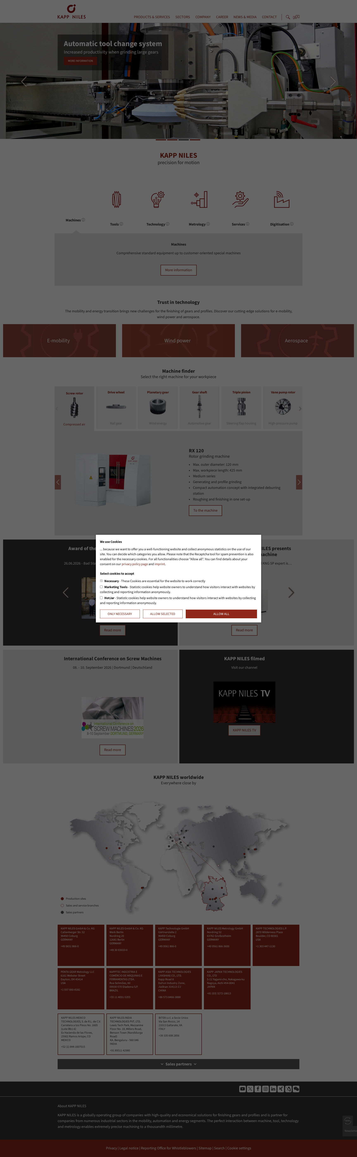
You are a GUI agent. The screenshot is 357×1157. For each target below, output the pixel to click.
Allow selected (162, 614)
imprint (160, 564)
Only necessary (120, 614)
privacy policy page (135, 564)
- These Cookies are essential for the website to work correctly (154, 581)
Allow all (221, 614)
